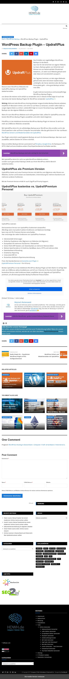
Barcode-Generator (47, 644)
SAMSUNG (39, 556)
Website (48, 482)
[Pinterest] (3, 323)
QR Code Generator (47, 640)
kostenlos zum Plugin (29, 261)
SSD (50, 556)
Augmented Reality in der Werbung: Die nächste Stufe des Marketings (56, 405)
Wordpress (6, 374)
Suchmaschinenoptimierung (46, 559)
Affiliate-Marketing (30, 400)
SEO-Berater (34, 308)
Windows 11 (55, 564)
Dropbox (39, 144)
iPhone (38, 553)
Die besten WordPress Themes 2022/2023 (10, 405)
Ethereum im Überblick (33, 423)
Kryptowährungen (49, 553)
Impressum (40, 616)
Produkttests (41, 623)
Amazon (39, 548)
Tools (39, 625)
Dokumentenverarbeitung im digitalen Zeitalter (18, 526)
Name (4, 482)
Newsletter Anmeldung (44, 657)
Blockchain (61, 548)
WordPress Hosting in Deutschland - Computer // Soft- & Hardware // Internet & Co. (37, 445)
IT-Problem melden (43, 655)
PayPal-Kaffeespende (51, 331)
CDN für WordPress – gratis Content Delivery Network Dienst (34, 379)
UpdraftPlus (50, 99)
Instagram (59, 551)
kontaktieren (33, 310)
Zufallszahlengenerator (49, 638)
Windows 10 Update (42, 564)
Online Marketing (52, 400)
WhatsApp (39, 561)
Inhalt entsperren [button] (34, 289)
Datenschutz (41, 618)
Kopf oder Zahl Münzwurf (49, 642)
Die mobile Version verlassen (34, 676)
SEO (46, 556)
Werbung (40, 620)
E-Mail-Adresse (28, 482)
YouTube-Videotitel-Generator (51, 651)
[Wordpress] (6, 323)
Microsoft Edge (7, 417)
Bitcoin (52, 548)
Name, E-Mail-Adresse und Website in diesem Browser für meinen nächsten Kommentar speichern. (27, 490)
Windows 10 (49, 561)
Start (3, 39)
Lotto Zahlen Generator (49, 631)
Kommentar (5, 458)
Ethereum (27, 417)
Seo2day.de (64, 672)
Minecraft (50, 417)
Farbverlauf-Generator (48, 648)
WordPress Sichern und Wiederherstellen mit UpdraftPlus (21, 133)
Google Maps (49, 551)
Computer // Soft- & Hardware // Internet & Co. (42, 672)
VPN (59, 559)
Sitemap (39, 653)
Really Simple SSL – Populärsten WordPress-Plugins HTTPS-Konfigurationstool (20, 356)
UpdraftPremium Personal (11, 263)
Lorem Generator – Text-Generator (52, 646)
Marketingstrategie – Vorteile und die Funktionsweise (32, 405)
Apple (46, 548)
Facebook (39, 551)
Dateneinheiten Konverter (49, 629)
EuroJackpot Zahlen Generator (51, 633)
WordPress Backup (8, 37)
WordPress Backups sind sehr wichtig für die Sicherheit (11, 380)
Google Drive (46, 144)
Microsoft (61, 553)
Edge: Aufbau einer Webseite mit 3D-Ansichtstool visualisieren (11, 421)
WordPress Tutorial (8, 400)
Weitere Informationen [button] (34, 293)
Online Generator (45, 627)
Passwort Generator (48, 635)
